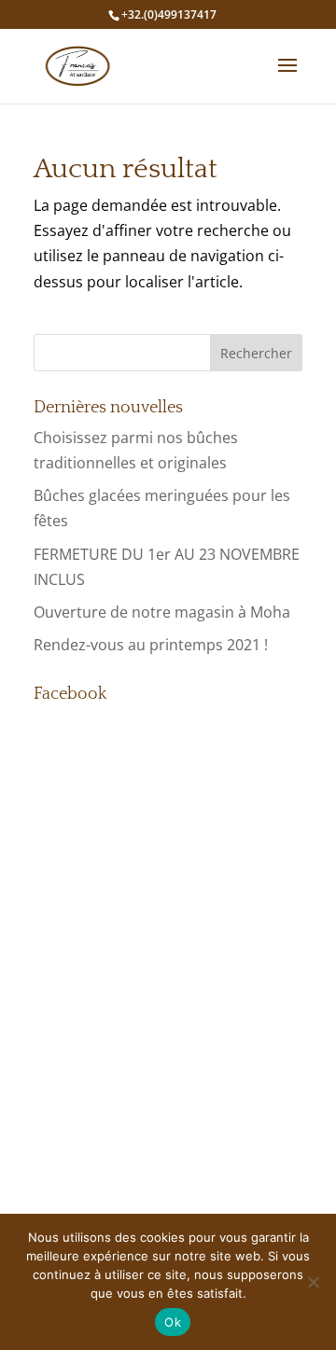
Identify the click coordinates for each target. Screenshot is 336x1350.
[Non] (312, 1282)
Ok (172, 1322)
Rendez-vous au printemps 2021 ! (151, 644)
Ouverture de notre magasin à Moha (162, 612)
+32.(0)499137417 (169, 14)
